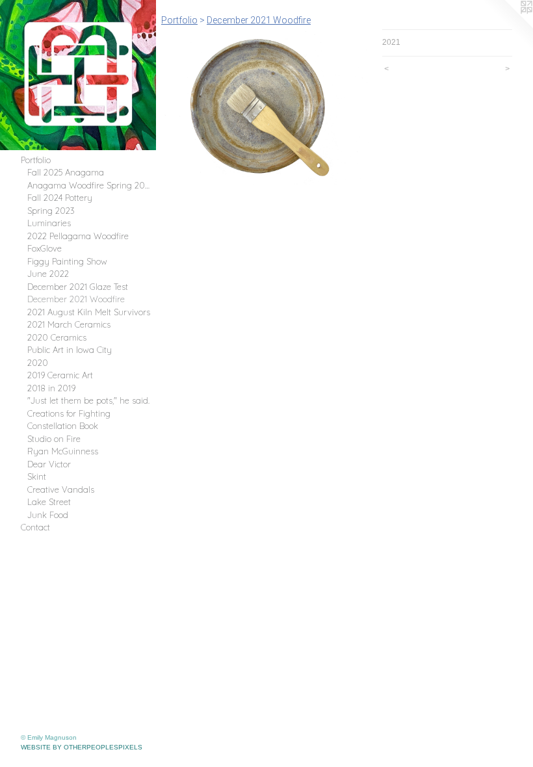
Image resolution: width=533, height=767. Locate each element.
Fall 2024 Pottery (59, 197)
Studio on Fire (54, 439)
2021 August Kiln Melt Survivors (88, 312)
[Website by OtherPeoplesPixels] (507, 26)
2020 (37, 363)
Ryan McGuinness (62, 451)
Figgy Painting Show (67, 261)
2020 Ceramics (56, 337)
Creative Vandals (60, 489)
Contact (35, 527)
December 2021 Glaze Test (77, 286)
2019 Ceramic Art (60, 375)
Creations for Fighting (68, 413)
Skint (36, 476)
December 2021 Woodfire (76, 299)
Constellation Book (62, 426)
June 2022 (48, 273)
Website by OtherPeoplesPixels (81, 747)
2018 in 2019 (51, 388)
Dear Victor (49, 464)
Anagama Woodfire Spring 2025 (89, 185)
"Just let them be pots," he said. (88, 400)
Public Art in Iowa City (69, 349)
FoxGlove (44, 248)
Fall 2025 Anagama (65, 172)
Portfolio (36, 160)
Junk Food (47, 515)
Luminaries (49, 223)
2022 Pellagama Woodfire (78, 236)
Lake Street (49, 502)
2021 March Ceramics (68, 324)
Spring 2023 (51, 210)
